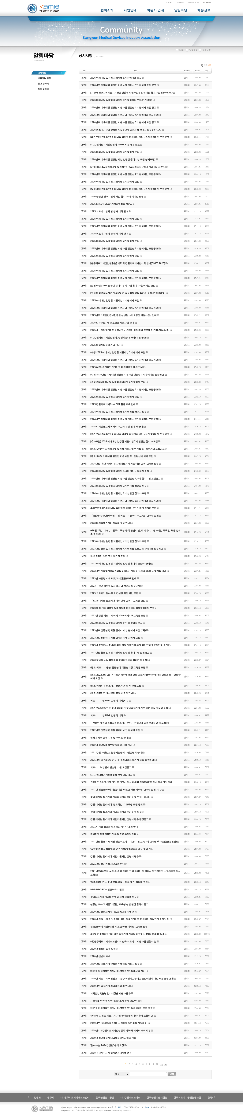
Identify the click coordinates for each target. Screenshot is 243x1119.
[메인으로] (169, 2)
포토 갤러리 (43, 89)
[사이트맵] (180, 2)
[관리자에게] (193, 2)
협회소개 (107, 10)
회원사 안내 (155, 10)
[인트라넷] (206, 2)
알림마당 (180, 10)
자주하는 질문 (44, 78)
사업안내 (130, 10)
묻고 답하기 (43, 83)
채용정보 (203, 10)
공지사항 (42, 73)
